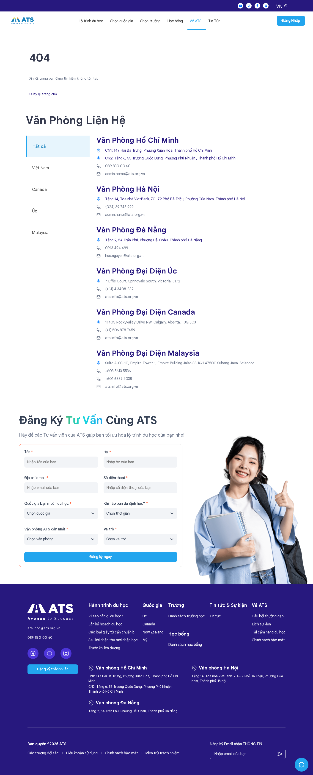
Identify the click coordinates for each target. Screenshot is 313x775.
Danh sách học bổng (185, 644)
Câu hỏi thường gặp (268, 616)
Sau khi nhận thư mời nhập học (113, 640)
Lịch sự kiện (261, 624)
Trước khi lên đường (104, 648)
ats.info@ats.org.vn (43, 628)
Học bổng (175, 21)
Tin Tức (214, 21)
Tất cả (39, 146)
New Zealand (153, 632)
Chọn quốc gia (121, 21)
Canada (39, 189)
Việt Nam (40, 167)
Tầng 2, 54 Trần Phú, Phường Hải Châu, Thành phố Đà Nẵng (153, 240)
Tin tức (215, 616)
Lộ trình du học (91, 21)
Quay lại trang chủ (43, 94)
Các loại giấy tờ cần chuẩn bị (111, 632)
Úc (34, 211)
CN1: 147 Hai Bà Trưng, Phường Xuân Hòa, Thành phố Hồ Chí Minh (158, 150)
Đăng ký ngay (100, 557)
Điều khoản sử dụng (82, 753)
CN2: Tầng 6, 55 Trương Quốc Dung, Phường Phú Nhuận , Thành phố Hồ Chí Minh (170, 158)
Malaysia (40, 232)
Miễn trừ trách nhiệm (162, 753)
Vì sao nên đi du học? (105, 616)
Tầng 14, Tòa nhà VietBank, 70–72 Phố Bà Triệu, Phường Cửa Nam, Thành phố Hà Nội (175, 199)
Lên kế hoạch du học (105, 624)
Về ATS (195, 21)
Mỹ (145, 640)
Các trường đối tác (43, 753)
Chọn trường (150, 21)
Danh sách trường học (186, 616)
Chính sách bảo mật (268, 640)
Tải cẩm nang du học (269, 632)
